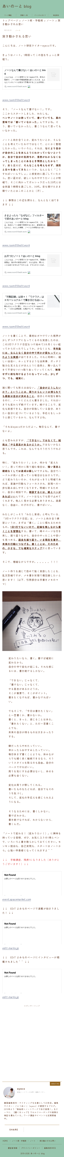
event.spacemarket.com (16, 899)
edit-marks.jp (10, 948)
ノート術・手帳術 (19, 1140)
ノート (18, 30)
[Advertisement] (32, 1042)
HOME (5, 1140)
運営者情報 (12, 1148)
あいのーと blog (16, 6)
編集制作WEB (50, 1148)
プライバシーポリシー (30, 1148)
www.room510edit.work (16, 99)
